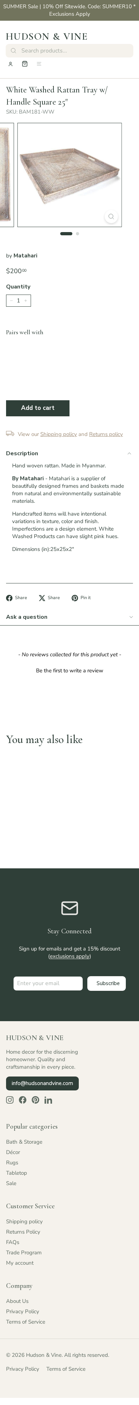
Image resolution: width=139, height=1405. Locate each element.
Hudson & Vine (47, 36)
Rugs (12, 1162)
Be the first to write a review (69, 670)
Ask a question (26, 617)
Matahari (25, 255)
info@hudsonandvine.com (42, 1083)
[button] (69, 669)
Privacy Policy (22, 1311)
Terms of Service (25, 1321)
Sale (11, 1183)
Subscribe (108, 983)
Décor (13, 1152)
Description (22, 453)
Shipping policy (24, 1221)
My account (20, 1262)
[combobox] (69, 50)
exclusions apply (69, 956)
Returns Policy (23, 1231)
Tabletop (16, 1172)
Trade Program (24, 1252)
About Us (17, 1301)
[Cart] (24, 63)
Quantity (18, 287)
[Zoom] (111, 216)
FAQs (12, 1242)
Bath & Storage (24, 1141)
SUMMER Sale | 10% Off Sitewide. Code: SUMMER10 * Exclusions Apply (69, 10)
